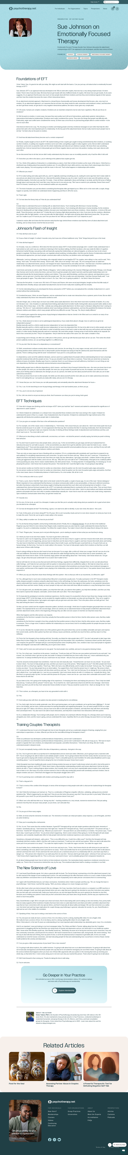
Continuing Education (52, 1124)
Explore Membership (66, 990)
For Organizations (74, 8)
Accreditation (93, 1117)
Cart (112, 8)
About (105, 8)
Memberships (53, 1114)
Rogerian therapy (78, 524)
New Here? (52, 1111)
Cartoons (111, 1114)
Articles (111, 1111)
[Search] (105, 2)
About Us (91, 1111)
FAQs (90, 1120)
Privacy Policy (114, 1147)
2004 (99, 704)
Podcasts (111, 1117)
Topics (85, 8)
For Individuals (60, 8)
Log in (117, 9)
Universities (72, 1114)
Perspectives (95, 8)
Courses (51, 1117)
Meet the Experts (94, 1114)
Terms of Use (100, 1147)
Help (94, 2)
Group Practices (74, 1111)
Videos (50, 1120)
